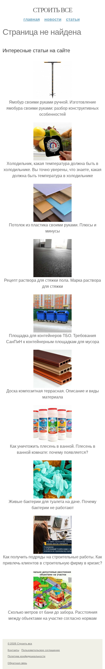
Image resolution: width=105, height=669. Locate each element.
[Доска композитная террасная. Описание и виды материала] (52, 385)
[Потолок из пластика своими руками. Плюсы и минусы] (52, 219)
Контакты (13, 650)
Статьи (73, 19)
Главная (31, 19)
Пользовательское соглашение (40, 650)
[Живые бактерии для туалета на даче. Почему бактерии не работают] (52, 495)
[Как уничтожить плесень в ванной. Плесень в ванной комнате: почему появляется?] (52, 440)
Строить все (52, 9)
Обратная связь (17, 663)
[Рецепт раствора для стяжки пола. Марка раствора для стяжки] (52, 274)
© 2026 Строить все (20, 643)
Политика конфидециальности (26, 656)
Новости (52, 19)
